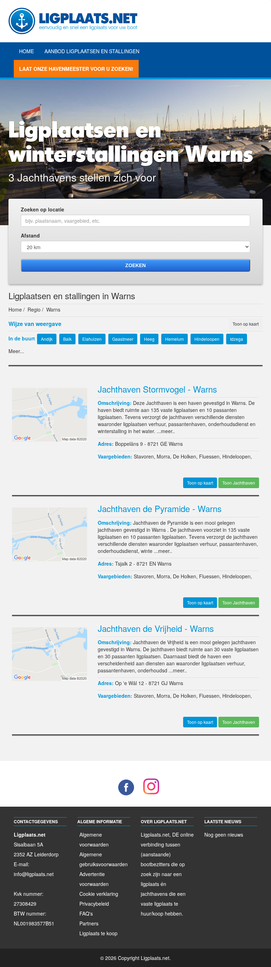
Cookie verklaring (98, 893)
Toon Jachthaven (238, 483)
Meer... (16, 351)
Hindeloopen (236, 456)
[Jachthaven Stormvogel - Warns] (49, 414)
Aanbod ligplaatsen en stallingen (91, 51)
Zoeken (135, 265)
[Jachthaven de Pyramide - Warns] (49, 533)
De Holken (184, 456)
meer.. (168, 431)
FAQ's (86, 913)
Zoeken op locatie (42, 209)
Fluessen (209, 456)
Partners (88, 923)
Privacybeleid (94, 903)
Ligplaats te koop (98, 933)
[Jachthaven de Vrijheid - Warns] (49, 653)
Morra (163, 456)
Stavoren (144, 456)
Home (26, 51)
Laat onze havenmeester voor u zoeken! (76, 68)
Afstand (30, 235)
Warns (176, 443)
